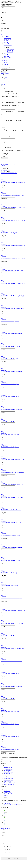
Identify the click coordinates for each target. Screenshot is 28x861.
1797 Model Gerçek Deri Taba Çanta (10, 434)
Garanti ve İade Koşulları (10, 782)
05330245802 (7, 803)
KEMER (6, 42)
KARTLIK (6, 43)
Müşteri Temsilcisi (5, 828)
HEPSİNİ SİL (4, 165)
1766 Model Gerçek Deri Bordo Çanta (10, 535)
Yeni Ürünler (7, 791)
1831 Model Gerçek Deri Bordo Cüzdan (11, 346)
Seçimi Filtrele (4, 158)
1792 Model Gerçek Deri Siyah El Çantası (11, 522)
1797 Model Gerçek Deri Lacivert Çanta (11, 421)
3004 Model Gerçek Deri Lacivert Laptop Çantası (13, 258)
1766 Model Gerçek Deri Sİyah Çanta (10, 585)
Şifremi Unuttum (5, 73)
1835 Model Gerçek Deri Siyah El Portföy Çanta (13, 220)
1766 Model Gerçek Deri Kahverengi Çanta (11, 547)
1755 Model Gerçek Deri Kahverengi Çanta (11, 686)
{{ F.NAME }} (14, 150)
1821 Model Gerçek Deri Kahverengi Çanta (11, 371)
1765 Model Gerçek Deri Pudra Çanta (10, 635)
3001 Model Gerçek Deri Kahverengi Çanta (11, 333)
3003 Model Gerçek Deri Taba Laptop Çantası (12, 270)
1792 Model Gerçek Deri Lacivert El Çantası (12, 497)
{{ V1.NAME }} (15, 102)
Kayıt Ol (8, 60)
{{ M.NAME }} (15, 130)
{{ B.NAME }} (14, 120)
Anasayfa (6, 77)
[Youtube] (5, 819)
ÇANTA (6, 40)
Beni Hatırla (5, 70)
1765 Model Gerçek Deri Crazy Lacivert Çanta (12, 648)
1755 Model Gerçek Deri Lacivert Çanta (11, 698)
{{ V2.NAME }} (15, 111)
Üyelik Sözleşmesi (8, 780)
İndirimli (4, 154)
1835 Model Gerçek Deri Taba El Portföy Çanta (12, 195)
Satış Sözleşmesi (8, 781)
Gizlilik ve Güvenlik (9, 784)
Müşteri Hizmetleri (8, 793)
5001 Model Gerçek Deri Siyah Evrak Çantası (12, 233)
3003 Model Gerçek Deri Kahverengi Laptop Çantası (14, 295)
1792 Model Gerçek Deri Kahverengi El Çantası (12, 459)
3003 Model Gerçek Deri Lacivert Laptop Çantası (13, 283)
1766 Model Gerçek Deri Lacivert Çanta (11, 560)
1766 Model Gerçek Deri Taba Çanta (10, 573)
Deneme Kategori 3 (8, 770)
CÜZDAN (6, 36)
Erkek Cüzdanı (7, 38)
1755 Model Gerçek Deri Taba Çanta (10, 711)
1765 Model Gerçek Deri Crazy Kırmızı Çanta (12, 623)
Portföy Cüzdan (8, 45)
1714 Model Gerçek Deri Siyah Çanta (10, 736)
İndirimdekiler (7, 792)
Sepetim (6, 795)
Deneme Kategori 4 (8, 772)
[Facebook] (5, 812)
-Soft (7, 858)
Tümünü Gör (10, 52)
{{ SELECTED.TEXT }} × (8, 164)
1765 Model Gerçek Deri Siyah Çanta (10, 673)
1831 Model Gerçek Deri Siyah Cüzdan (10, 358)
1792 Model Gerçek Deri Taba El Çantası (11, 510)
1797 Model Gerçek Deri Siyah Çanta (10, 447)
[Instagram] (5, 822)
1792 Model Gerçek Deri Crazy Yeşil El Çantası (12, 484)
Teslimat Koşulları (8, 778)
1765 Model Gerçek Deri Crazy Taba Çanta (11, 661)
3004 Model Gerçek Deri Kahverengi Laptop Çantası (14, 245)
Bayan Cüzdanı (7, 39)
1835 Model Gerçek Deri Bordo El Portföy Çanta (13, 207)
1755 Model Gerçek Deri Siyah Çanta (10, 724)
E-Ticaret (10, 858)
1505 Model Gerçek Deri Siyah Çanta (10, 749)
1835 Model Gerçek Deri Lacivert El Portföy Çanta (13, 182)
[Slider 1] (5, 84)
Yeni (3, 156)
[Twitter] (5, 815)
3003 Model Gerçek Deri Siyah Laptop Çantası (12, 308)
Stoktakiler (5, 153)
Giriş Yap (3, 60)
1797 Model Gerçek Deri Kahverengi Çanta (11, 409)
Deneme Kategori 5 (8, 773)
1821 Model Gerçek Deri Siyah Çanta (10, 396)
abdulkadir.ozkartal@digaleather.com (13, 804)
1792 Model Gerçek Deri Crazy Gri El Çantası (12, 472)
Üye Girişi (6, 63)
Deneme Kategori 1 (8, 767)
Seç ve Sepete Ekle (5, 170)
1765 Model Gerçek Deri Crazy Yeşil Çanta (11, 598)
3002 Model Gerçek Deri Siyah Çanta (10, 321)
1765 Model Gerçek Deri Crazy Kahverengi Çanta (13, 610)
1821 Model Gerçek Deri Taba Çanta (10, 384)
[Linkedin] (5, 826)
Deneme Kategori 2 (8, 769)
